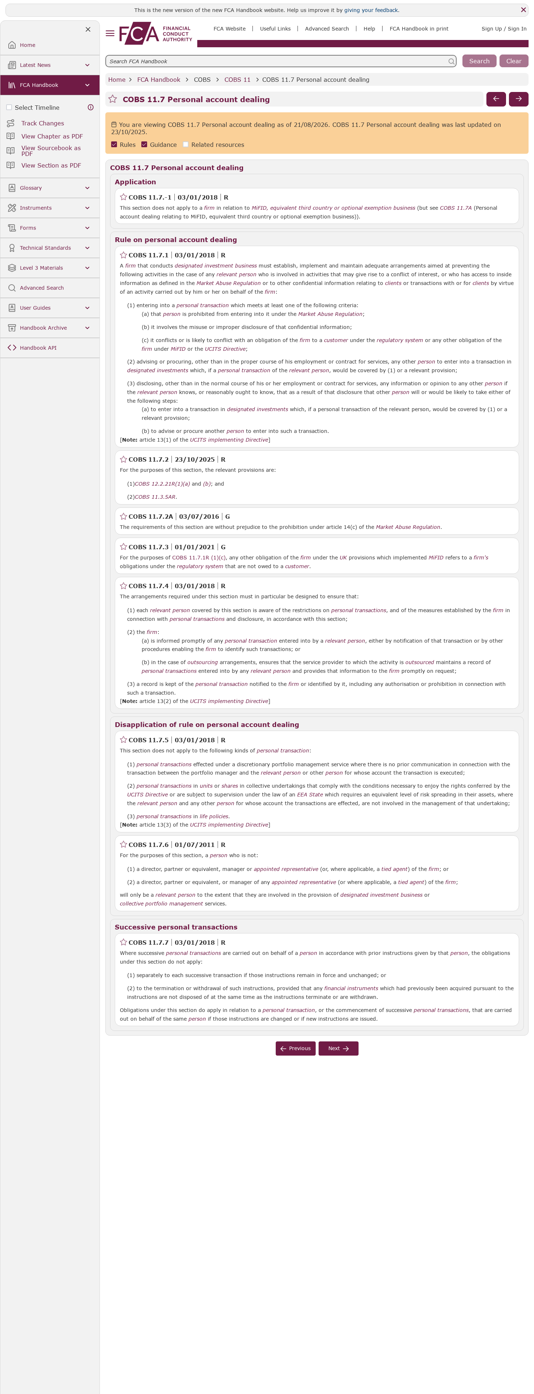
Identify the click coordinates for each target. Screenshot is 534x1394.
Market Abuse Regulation (229, 283)
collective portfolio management (161, 903)
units (206, 785)
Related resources (217, 144)
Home (117, 79)
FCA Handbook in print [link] (419, 28)
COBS (202, 79)
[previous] (496, 99)
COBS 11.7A (456, 207)
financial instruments (351, 988)
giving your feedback (371, 10)
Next (334, 1048)
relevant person (236, 274)
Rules (127, 144)
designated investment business (216, 265)
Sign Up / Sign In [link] (504, 28)
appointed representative (286, 869)
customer (336, 340)
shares (230, 785)
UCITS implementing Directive (229, 439)
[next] (519, 99)
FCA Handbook (158, 79)
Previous (300, 1048)
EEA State (310, 794)
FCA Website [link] (230, 28)
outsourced (419, 662)
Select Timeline (37, 107)
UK (343, 557)
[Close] (523, 10)
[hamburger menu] (109, 33)
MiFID (178, 348)
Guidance (163, 144)
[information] (91, 107)
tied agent (394, 869)
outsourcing (202, 662)
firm (209, 207)
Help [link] (369, 28)
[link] (156, 33)
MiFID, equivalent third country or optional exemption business (333, 207)
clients (393, 283)
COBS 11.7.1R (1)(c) (199, 557)
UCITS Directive (225, 348)
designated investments (157, 370)
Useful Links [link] (275, 28)
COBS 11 (237, 79)
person (172, 314)
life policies (214, 816)
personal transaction (203, 305)
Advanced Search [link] (327, 28)
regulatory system (400, 340)
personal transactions (358, 610)
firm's (481, 557)
